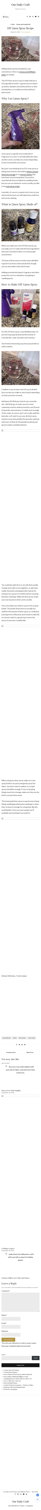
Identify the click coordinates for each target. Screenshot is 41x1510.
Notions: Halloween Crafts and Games (15, 1278)
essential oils (6, 1038)
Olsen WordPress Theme (16, 1506)
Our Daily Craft (20, 4)
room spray (31, 1038)
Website (4, 1331)
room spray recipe (13, 186)
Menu (6, 17)
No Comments (25, 32)
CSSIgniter (29, 1506)
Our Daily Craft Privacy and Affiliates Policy (16, 1492)
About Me (35, 1492)
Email (4, 1323)
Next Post (30, 1052)
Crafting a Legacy (7, 1248)
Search (3, 1354)
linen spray (22, 1038)
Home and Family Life (23, 24)
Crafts (13, 24)
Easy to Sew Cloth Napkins (11, 1090)
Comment (5, 1291)
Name (4, 1315)
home (15, 1038)
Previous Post (11, 1052)
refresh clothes (26, 174)
